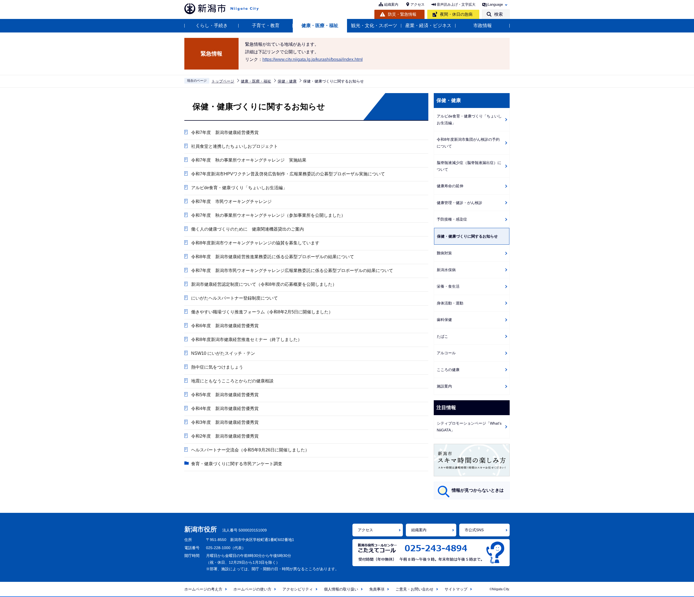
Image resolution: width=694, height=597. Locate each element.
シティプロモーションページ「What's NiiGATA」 (469, 426)
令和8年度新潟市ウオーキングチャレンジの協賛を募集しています (255, 243)
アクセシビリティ (297, 589)
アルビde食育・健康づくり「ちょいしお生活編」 (239, 187)
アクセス (417, 4)
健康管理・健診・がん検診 (459, 203)
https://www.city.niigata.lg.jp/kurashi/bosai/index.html (312, 59)
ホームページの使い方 (252, 589)
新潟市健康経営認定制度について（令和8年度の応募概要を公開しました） (264, 284)
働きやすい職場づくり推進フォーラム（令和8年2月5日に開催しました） (262, 312)
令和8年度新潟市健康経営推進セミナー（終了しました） (246, 339)
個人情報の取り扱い (341, 589)
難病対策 (444, 253)
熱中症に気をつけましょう (217, 367)
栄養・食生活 (448, 286)
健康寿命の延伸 (450, 186)
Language (495, 4)
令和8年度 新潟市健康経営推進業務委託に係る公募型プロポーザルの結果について (272, 256)
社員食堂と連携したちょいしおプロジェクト (234, 146)
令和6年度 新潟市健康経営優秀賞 (225, 325)
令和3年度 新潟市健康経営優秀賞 (225, 422)
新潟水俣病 (446, 270)
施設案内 (444, 386)
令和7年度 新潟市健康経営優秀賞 (225, 132)
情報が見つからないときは (478, 490)
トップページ (222, 81)
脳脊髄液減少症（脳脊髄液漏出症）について (469, 166)
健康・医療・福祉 (319, 25)
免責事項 (376, 589)
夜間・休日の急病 (456, 14)
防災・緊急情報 (402, 14)
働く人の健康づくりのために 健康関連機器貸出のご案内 (247, 229)
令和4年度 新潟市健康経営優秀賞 (225, 408)
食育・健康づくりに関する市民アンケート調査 (236, 463)
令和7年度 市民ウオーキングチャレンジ (231, 201)
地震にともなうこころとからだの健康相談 (232, 381)
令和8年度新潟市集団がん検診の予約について (468, 142)
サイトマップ (456, 589)
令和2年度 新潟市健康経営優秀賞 (225, 436)
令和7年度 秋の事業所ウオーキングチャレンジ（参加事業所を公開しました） (268, 215)
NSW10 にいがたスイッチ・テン (223, 353)
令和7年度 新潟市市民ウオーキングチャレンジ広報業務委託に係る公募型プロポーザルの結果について (292, 270)
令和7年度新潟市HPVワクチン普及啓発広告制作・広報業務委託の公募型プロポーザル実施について (288, 174)
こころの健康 (448, 370)
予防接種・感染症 (452, 219)
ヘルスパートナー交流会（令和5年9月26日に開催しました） (250, 450)
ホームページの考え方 (203, 589)
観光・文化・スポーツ (374, 25)
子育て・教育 (265, 25)
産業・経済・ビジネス (428, 25)
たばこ (442, 336)
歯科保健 (444, 319)
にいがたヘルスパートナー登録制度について (234, 298)
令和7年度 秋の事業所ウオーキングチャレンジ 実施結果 (248, 160)
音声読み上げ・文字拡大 (456, 4)
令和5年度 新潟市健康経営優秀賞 (225, 394)
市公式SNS (474, 530)
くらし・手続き (211, 25)
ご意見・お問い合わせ (414, 589)
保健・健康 (287, 81)
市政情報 (482, 25)
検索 (498, 14)
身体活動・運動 (450, 303)
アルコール (446, 353)
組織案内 (391, 4)
